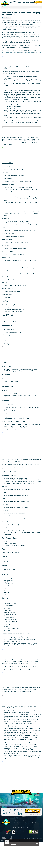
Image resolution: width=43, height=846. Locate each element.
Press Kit (14, 820)
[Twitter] (13, 827)
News (19, 2)
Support (32, 2)
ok (37, 843)
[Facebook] (24, 827)
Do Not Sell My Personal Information (20, 822)
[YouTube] (19, 827)
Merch (27, 2)
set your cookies (13, 844)
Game (10, 2)
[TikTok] (29, 827)
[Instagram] (27, 827)
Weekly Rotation (6, 17)
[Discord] (21, 827)
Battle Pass (14, 2)
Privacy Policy (19, 820)
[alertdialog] (21, 842)
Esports (23, 2)
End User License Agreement (28, 820)
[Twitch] (16, 827)
